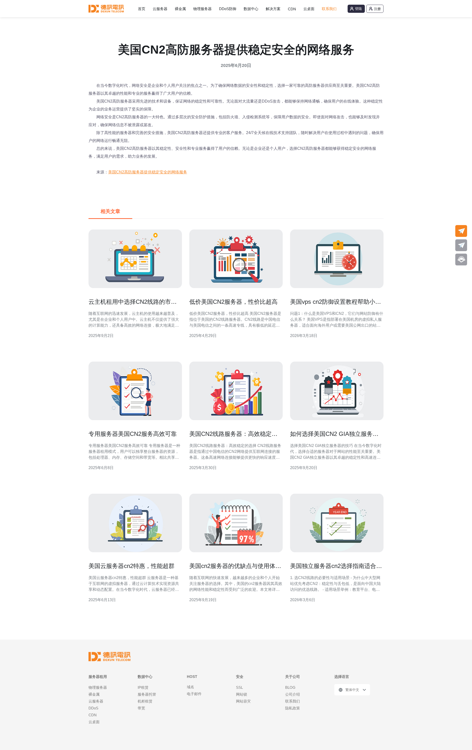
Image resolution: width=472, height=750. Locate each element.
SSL (239, 687)
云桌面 (308, 9)
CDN (292, 9)
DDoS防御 (227, 9)
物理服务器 (202, 9)
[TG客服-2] (461, 245)
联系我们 (329, 9)
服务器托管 (147, 694)
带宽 (141, 708)
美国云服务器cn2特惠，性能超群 (131, 566)
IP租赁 (143, 687)
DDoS (93, 708)
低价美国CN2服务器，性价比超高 (233, 301)
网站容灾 (243, 701)
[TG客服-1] (461, 231)
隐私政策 (292, 708)
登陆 (358, 9)
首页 (141, 9)
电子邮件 (194, 694)
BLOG (290, 687)
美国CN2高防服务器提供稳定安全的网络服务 (147, 172)
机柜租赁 (145, 701)
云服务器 (160, 9)
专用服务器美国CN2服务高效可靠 (132, 433)
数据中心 (251, 9)
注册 (377, 9)
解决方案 (273, 9)
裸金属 (180, 9)
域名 (190, 687)
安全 (239, 676)
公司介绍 (292, 694)
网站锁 (241, 694)
